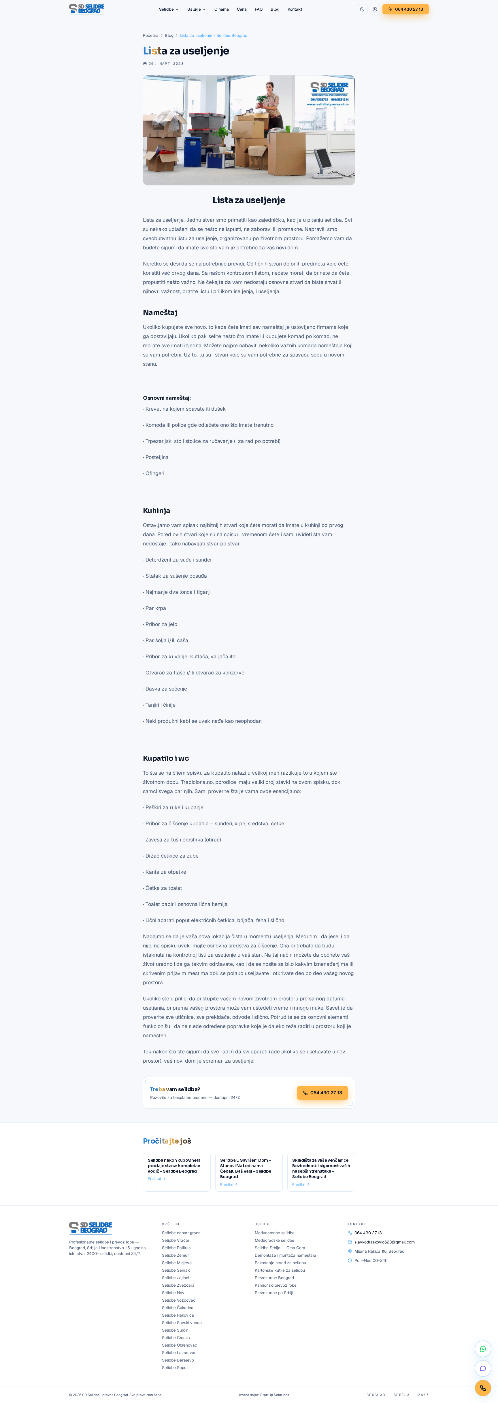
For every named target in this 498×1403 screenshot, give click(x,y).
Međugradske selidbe (274, 1240)
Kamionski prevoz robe (276, 1285)
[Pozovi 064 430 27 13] (483, 1388)
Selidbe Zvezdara (178, 1285)
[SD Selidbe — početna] (86, 9)
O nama (221, 9)
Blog (275, 9)
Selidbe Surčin (175, 1330)
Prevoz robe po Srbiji (274, 1292)
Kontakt (295, 9)
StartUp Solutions (274, 1395)
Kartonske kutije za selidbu (280, 1270)
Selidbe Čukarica (177, 1307)
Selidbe (166, 9)
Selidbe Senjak (176, 1270)
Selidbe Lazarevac (179, 1352)
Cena (242, 9)
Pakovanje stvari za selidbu (280, 1262)
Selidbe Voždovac (178, 1300)
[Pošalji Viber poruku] (483, 1368)
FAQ (259, 9)
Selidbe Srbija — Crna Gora (280, 1247)
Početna (151, 35)
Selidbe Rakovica (178, 1315)
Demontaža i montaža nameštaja (285, 1255)
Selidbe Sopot (175, 1367)
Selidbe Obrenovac (179, 1345)
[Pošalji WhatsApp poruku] (483, 1349)
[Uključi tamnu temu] (362, 9)
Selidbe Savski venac (182, 1322)
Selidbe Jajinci (175, 1277)
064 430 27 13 (409, 9)
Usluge (194, 9)
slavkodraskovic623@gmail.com (384, 1242)
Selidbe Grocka (176, 1337)
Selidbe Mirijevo (177, 1262)
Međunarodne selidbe (275, 1232)
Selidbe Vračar (175, 1240)
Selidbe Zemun (176, 1255)
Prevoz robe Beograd (274, 1277)
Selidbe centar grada (181, 1232)
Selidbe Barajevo (178, 1360)
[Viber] (375, 9)
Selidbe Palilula (176, 1247)
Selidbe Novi (173, 1292)
